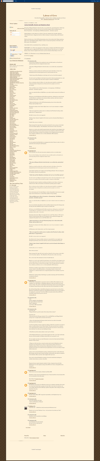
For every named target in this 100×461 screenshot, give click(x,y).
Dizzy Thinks (12, 101)
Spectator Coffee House (14, 167)
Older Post (63, 435)
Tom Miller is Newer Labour (14, 173)
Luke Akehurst (12, 138)
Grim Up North (12, 109)
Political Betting (12, 157)
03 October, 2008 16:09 (32, 380)
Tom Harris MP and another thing (15, 172)
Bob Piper (11, 90)
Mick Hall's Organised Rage (14, 145)
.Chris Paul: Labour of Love (14, 81)
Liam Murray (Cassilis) (13, 134)
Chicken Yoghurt (13, 93)
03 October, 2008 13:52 (32, 294)
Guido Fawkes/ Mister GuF (14, 112)
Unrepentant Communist (14, 177)
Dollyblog (11, 102)
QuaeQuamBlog (12, 160)
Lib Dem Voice (12, 135)
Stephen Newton (12, 168)
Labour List (12, 128)
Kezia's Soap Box (13, 126)
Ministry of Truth (13, 146)
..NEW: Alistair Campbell (14, 72)
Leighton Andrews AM (14, 133)
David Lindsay (12, 98)
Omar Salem (12, 149)
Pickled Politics (12, 154)
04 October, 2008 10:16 (32, 417)
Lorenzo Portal (12, 137)
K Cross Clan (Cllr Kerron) (14, 125)
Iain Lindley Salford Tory (14, 119)
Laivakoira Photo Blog (13, 130)
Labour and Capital (13, 127)
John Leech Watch (13, 123)
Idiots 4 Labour (12, 121)
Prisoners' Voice (12, 159)
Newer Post (26, 435)
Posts (12, 32)
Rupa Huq (11, 164)
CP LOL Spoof (12, 96)
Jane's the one (12, 122)
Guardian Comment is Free (14, 111)
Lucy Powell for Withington (16, 60)
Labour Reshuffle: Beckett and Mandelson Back (37, 25)
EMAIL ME (13, 64)
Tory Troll (11, 175)
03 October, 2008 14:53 (32, 367)
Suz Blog (11, 169)
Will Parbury (12, 181)
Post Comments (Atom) (34, 437)
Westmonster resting (13, 180)
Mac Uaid (11, 141)
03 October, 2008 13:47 (32, 277)
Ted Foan (31, 406)
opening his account (39, 379)
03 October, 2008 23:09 (32, 403)
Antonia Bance (12, 86)
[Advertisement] (16, 40)
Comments (13, 34)
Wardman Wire (12, 178)
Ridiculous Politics (13, 162)
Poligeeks (11, 155)
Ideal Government (13, 120)
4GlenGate (11, 83)
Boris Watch (12, 91)
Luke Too (11, 139)
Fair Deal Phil (12, 105)
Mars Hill (11, 143)
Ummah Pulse (12, 176)
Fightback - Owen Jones (14, 107)
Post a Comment (28, 427)
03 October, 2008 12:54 (32, 135)
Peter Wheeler (12, 153)
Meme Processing (13, 144)
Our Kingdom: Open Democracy (15, 150)
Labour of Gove (50, 15)
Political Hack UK (13, 158)
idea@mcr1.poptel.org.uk (49, 19)
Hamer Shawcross (13, 113)
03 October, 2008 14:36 (32, 306)
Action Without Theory (14, 85)
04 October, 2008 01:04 (32, 411)
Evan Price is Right (13, 104)
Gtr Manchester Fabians (14, 110)
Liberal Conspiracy (13, 136)
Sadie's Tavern (12, 165)
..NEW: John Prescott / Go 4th (15, 75)
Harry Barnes (12, 114)
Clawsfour (11, 94)
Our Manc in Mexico (13, 151)
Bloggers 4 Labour (13, 89)
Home (44, 435)
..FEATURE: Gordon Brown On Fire (16, 71)
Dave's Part (11, 97)
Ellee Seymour (12, 103)
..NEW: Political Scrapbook (14, 79)
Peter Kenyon (12, 152)
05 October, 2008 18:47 (32, 424)
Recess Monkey (12, 161)
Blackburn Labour (13, 87)
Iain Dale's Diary (12, 118)
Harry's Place (12, 115)
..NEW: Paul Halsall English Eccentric (16, 78)
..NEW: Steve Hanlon (13, 80)
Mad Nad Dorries (13, 142)
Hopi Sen (11, 117)
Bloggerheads (12, 88)
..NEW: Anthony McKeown (14, 73)
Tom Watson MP (12, 174)
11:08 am (31, 55)
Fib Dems (11, 106)
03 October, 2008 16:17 (32, 390)
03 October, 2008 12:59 (32, 148)
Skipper (11, 166)
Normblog (11, 147)
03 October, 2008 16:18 (32, 396)
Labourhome (12, 129)
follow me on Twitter (20, 28)
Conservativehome (13, 95)
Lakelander (12, 131)
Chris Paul (31, 150)
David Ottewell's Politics (14, 99)
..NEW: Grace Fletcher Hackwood (15, 74)
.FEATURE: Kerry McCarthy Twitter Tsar (17, 82)
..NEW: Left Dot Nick (13, 77)
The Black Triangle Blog (14, 170)
